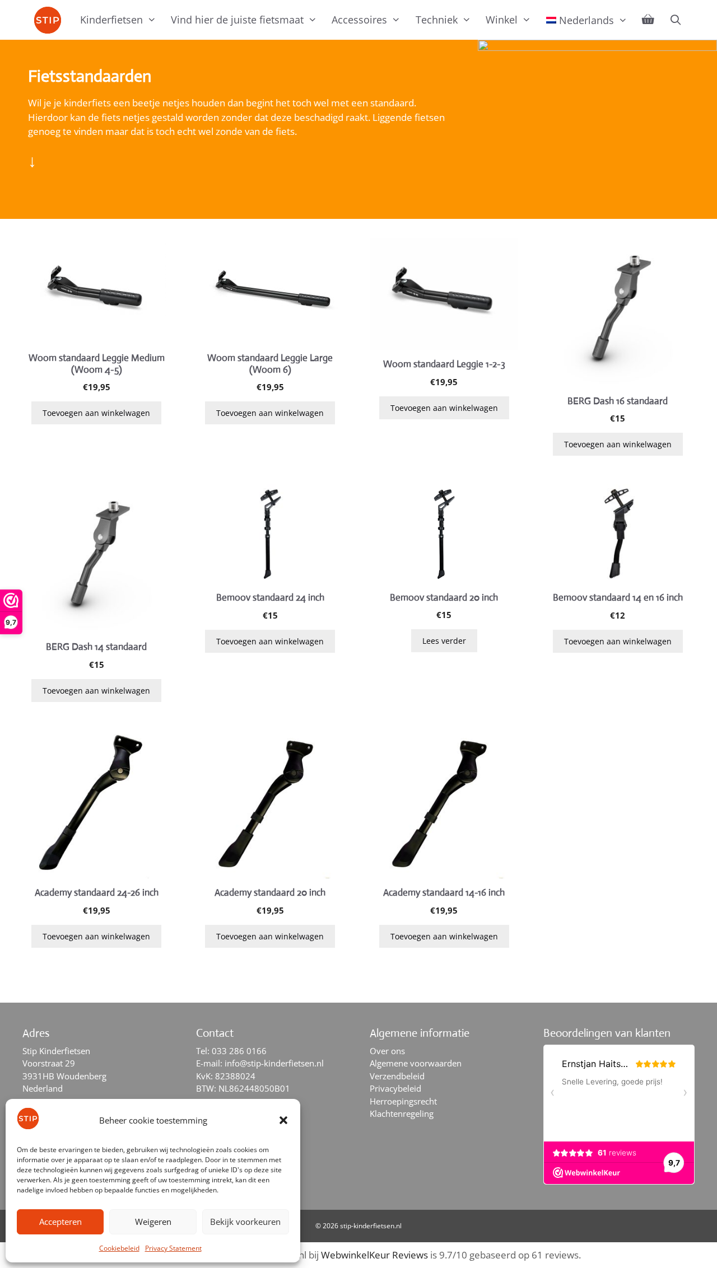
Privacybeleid (395, 1088)
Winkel (502, 19)
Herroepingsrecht (403, 1101)
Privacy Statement (173, 1248)
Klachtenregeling (402, 1113)
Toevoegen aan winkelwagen (96, 413)
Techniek (437, 19)
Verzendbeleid (397, 1076)
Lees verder (444, 640)
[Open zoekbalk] (675, 19)
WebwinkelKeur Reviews (374, 1254)
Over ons (387, 1050)
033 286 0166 (239, 1050)
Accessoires (359, 19)
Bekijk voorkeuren (245, 1221)
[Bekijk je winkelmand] (648, 19)
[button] (283, 1120)
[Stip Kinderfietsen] (50, 20)
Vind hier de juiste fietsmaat (237, 19)
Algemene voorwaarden (416, 1063)
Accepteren (60, 1221)
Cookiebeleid (119, 1248)
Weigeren (153, 1221)
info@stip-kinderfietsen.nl (274, 1063)
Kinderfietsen (111, 19)
